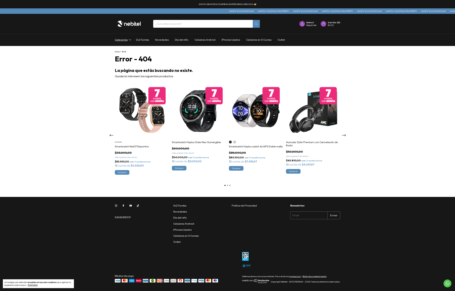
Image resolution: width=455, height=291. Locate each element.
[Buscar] (256, 24)
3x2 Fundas (142, 39)
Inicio (117, 51)
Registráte (311, 25)
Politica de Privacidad (244, 205)
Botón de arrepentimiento (314, 276)
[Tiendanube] (256, 282)
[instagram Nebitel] (116, 205)
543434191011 (123, 217)
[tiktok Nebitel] (138, 205)
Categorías (121, 39)
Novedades (162, 39)
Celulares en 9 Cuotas (258, 39)
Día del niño (181, 39)
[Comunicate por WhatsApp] (447, 283)
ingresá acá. (295, 276)
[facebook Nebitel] (123, 205)
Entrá (309, 22)
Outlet (281, 39)
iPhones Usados (231, 39)
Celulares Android (205, 39)
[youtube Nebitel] (130, 205)
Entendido (33, 285)
